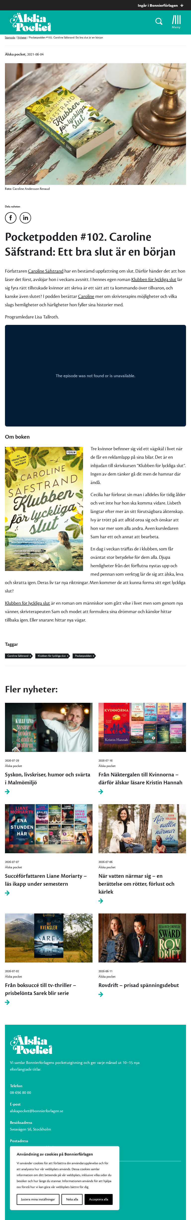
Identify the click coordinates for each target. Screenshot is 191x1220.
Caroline (86, 296)
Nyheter (22, 37)
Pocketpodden (83, 656)
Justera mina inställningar (38, 1199)
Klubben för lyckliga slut (153, 280)
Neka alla (72, 1199)
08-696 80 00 (20, 1092)
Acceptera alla (98, 1199)
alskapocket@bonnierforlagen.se (36, 1110)
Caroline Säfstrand (45, 271)
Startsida (10, 37)
